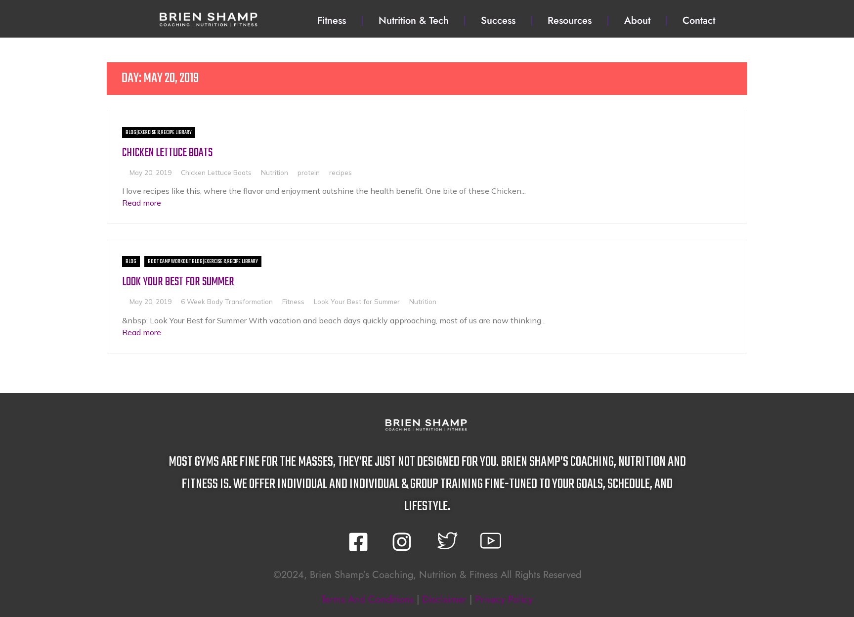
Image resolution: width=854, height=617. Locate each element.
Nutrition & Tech (414, 20)
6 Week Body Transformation (227, 301)
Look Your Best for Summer (178, 282)
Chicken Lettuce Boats (167, 153)
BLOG (131, 261)
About (637, 20)
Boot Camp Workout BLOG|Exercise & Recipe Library (203, 261)
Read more (141, 203)
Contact (699, 20)
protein (309, 172)
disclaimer (444, 599)
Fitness (331, 20)
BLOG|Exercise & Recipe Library (159, 132)
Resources (570, 20)
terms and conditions (367, 599)
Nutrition (274, 172)
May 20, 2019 (150, 172)
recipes (340, 172)
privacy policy (504, 599)
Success (498, 20)
